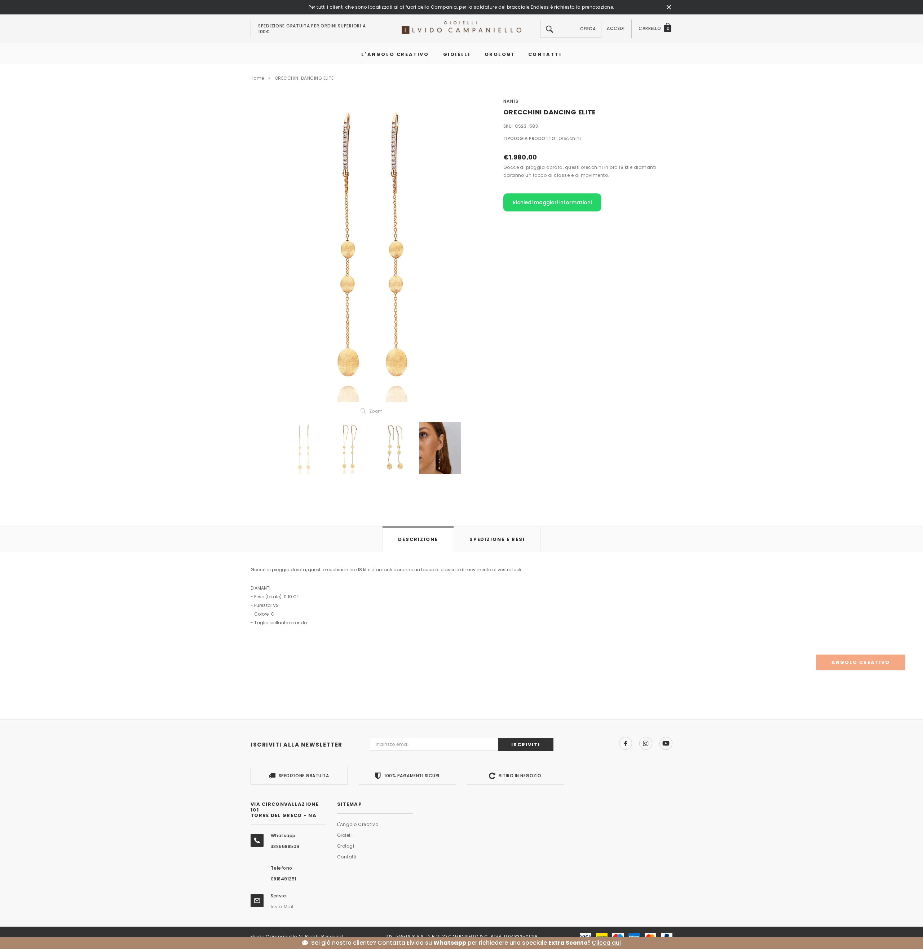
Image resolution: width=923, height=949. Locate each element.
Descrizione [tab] (418, 539)
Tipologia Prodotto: (530, 138)
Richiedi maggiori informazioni (552, 202)
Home (257, 78)
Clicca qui (606, 943)
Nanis (511, 101)
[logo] (461, 27)
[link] (304, 448)
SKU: (508, 126)
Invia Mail (282, 907)
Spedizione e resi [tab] (497, 539)
